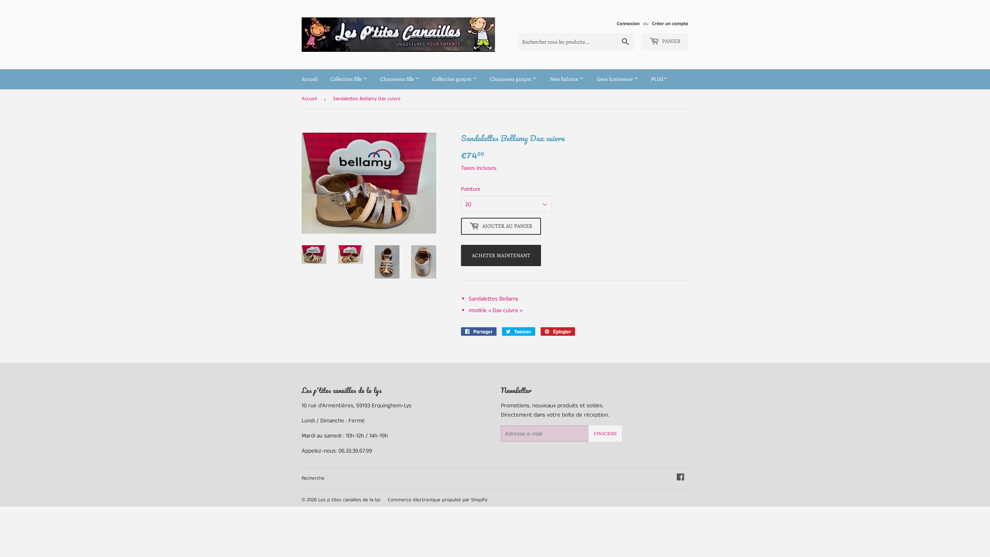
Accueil (309, 79)
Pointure (470, 189)
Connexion (628, 23)
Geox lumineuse (615, 79)
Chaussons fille (397, 79)
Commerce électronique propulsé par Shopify (437, 500)
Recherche (313, 478)
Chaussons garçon (511, 79)
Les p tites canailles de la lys (349, 500)
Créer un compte (670, 23)
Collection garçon (452, 79)
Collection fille (346, 79)
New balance (564, 79)
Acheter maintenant (501, 255)
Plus (657, 79)
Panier (671, 41)
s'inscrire (605, 434)
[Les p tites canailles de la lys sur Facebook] (680, 478)
